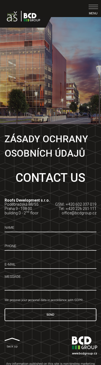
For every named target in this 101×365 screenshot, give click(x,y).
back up (12, 346)
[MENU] (93, 7)
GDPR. (78, 300)
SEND (50, 314)
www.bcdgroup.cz (84, 353)
